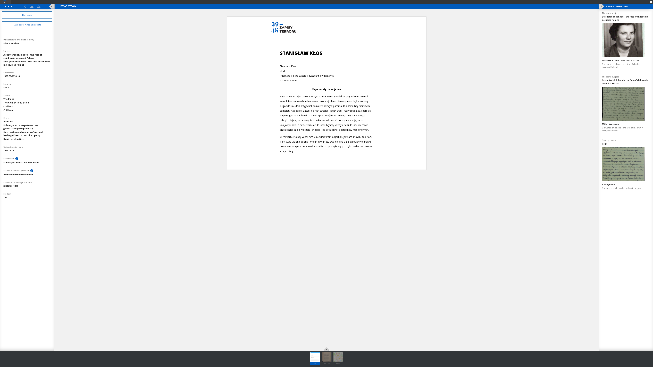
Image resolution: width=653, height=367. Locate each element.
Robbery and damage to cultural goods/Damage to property (21, 127)
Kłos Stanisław (11, 43)
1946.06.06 (8, 150)
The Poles (8, 98)
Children (8, 110)
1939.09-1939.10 (11, 76)
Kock (6, 87)
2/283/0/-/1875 (10, 185)
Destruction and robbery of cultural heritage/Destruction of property (23, 134)
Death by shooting (13, 139)
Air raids (8, 121)
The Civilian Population (16, 102)
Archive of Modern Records (18, 174)
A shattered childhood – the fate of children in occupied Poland (22, 56)
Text (6, 197)
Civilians (8, 106)
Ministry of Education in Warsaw (21, 162)
